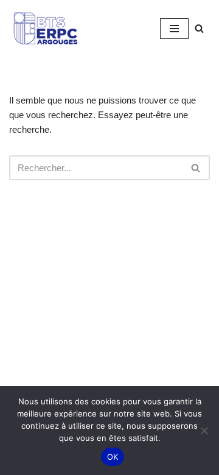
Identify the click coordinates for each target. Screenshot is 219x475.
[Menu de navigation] (174, 28)
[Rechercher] (199, 28)
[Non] (204, 430)
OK (113, 457)
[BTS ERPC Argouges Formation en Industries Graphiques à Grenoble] (45, 28)
